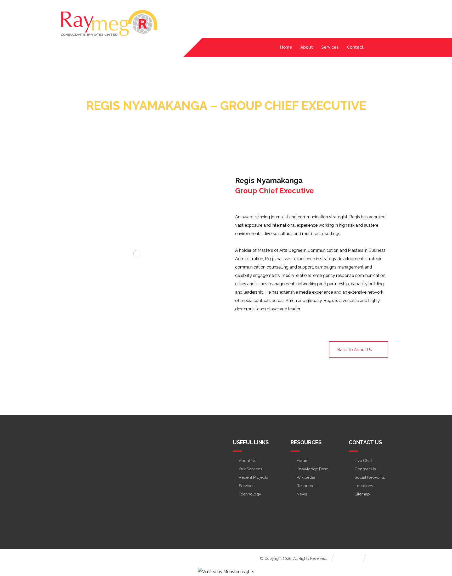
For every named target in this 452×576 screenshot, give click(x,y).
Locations (364, 485)
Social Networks (370, 477)
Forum (302, 460)
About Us (247, 460)
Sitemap (362, 494)
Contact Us (365, 469)
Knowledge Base (312, 469)
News (302, 494)
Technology (250, 494)
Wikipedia (306, 477)
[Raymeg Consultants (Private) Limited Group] (109, 23)
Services (246, 485)
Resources (306, 485)
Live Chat (363, 460)
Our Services (250, 469)
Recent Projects (253, 477)
